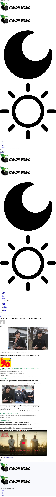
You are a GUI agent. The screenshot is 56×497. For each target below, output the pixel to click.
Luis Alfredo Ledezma (2, 325)
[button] (2, 152)
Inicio (0, 315)
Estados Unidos (10, 457)
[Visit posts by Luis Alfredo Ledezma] (2, 324)
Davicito (5, 457)
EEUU (3, 315)
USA (12, 457)
